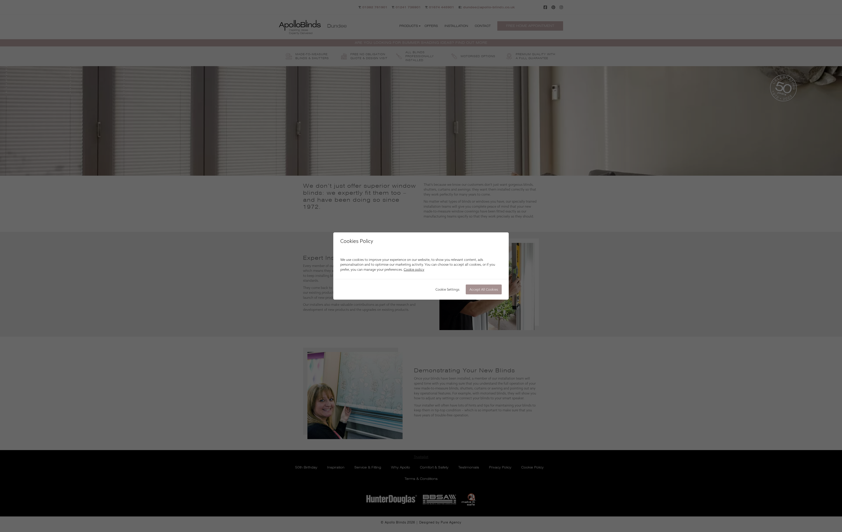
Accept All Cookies (483, 289)
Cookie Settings (447, 289)
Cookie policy (414, 269)
